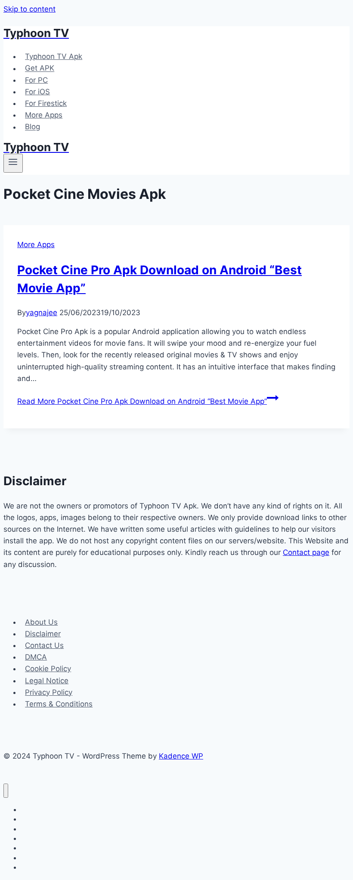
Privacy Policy (48, 692)
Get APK (39, 68)
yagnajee (41, 312)
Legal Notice (46, 680)
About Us (41, 622)
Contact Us (44, 645)
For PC (36, 80)
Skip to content (29, 9)
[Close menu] (5, 791)
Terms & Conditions (59, 704)
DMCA (36, 657)
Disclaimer (43, 633)
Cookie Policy (48, 668)
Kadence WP (181, 756)
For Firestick (46, 103)
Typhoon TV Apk (53, 56)
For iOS (37, 91)
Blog (32, 127)
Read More (142, 401)
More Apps (43, 115)
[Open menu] (13, 163)
